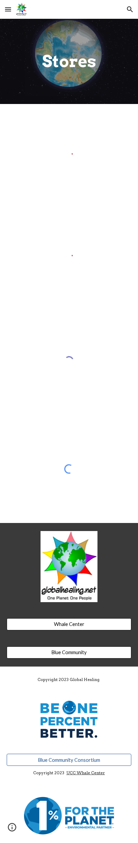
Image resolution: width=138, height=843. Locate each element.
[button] (8, 9)
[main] (69, 61)
